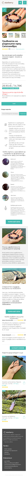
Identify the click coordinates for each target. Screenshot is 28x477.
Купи (14, 103)
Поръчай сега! (14, 222)
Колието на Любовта (8, 416)
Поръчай (23, 113)
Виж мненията (20, 49)
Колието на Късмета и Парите (11, 382)
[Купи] (24, 383)
